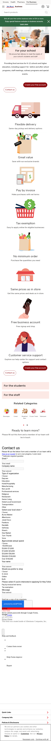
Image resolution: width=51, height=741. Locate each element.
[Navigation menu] (3, 6)
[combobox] (25, 12)
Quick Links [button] (6, 712)
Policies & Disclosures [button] (10, 722)
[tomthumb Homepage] (14, 6)
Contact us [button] (10, 89)
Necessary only (28, 739)
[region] (25, 732)
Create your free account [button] (35, 85)
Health (13, 2)
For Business (31, 2)
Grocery (6, 2)
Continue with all (42, 739)
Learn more (24, 24)
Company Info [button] (7, 717)
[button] (43, 6)
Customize (25, 734)
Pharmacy (21, 2)
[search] (46, 12)
